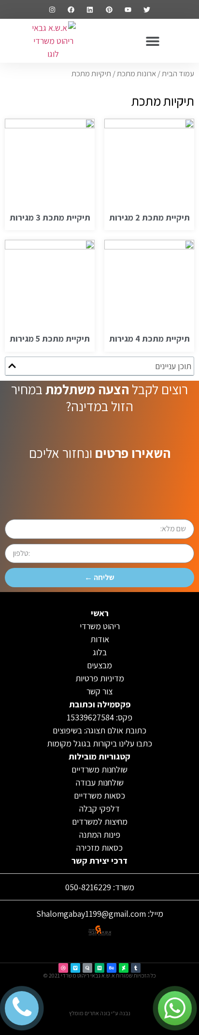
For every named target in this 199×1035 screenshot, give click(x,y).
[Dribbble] (63, 968)
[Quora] (87, 968)
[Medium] (99, 968)
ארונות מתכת (136, 73)
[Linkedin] (90, 9)
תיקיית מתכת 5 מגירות (50, 338)
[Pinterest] (109, 9)
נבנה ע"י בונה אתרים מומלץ (99, 1013)
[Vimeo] (75, 968)
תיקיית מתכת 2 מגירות (149, 217)
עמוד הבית (178, 73)
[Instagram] (52, 9)
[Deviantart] (123, 968)
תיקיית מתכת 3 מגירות (50, 217)
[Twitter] (146, 9)
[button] (153, 41)
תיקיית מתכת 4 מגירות (149, 338)
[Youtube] (127, 9)
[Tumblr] (136, 968)
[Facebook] (71, 9)
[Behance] (111, 968)
